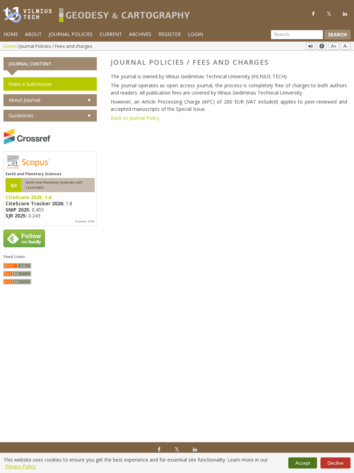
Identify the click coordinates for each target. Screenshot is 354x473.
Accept (302, 463)
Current (111, 34)
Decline (335, 463)
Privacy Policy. (21, 466)
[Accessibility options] (322, 46)
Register (169, 34)
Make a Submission (30, 84)
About (33, 34)
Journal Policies (71, 34)
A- (345, 46)
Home (10, 34)
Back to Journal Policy (135, 118)
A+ (334, 46)
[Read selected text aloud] (310, 46)
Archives (140, 34)
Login (195, 34)
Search (337, 34)
